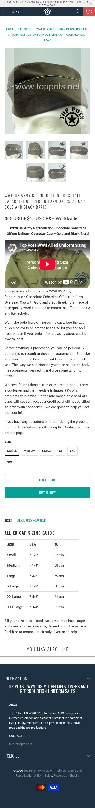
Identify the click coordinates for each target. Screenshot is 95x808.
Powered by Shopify (66, 775)
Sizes (8, 520)
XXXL (10, 462)
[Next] (86, 91)
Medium (29, 450)
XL (60, 450)
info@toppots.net (20, 744)
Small (12, 450)
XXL (72, 450)
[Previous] (9, 91)
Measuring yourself (31, 520)
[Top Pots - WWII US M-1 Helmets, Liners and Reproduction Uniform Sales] (47, 11)
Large (46, 450)
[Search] (78, 11)
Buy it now (47, 492)
